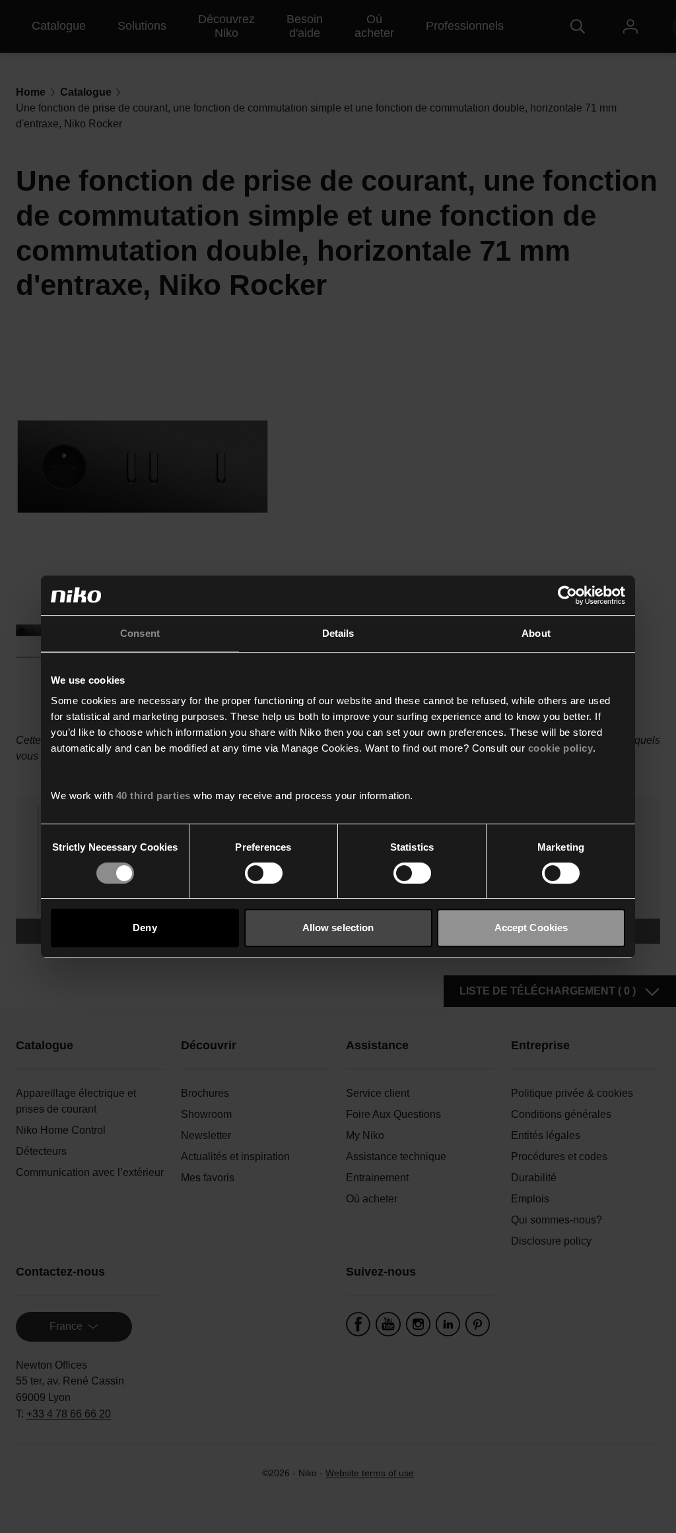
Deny (144, 927)
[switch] (264, 873)
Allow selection (338, 927)
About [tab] (536, 633)
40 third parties (153, 795)
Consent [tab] (140, 633)
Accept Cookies (531, 927)
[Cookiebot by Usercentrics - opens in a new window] (567, 595)
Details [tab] (338, 633)
